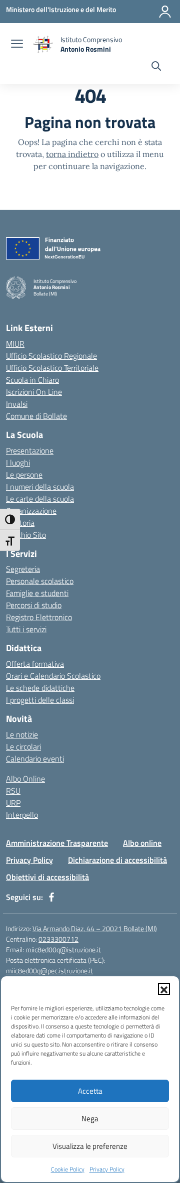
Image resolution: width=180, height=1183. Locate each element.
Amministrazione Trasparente (57, 843)
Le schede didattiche (40, 688)
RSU (13, 791)
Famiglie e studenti (37, 593)
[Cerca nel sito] (156, 67)
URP (13, 803)
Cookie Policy (67, 1169)
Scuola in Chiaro (32, 380)
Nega (90, 1118)
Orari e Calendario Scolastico (53, 676)
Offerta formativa (35, 664)
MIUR (15, 344)
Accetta (90, 1091)
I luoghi (18, 463)
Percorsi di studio (34, 605)
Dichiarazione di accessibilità (117, 860)
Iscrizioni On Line (34, 392)
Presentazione (30, 451)
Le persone (24, 475)
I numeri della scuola (40, 487)
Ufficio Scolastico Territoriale (52, 368)
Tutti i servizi (26, 629)
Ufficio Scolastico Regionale (51, 356)
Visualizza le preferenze (90, 1146)
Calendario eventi (35, 759)
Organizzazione (31, 511)
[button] (164, 989)
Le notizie (22, 734)
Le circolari (23, 747)
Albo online (142, 843)
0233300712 (58, 939)
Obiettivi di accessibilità (47, 877)
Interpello (22, 815)
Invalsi (17, 404)
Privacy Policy (107, 1169)
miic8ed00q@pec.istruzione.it (49, 970)
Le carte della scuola (40, 499)
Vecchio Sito (26, 535)
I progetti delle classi (40, 700)
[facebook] (51, 897)
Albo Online (25, 779)
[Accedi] (165, 11)
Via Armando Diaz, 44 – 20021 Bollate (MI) (94, 928)
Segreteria (23, 569)
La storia (20, 523)
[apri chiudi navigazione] (17, 45)
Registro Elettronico (39, 617)
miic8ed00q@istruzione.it (63, 949)
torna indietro (72, 154)
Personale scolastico (40, 581)
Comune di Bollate (36, 416)
